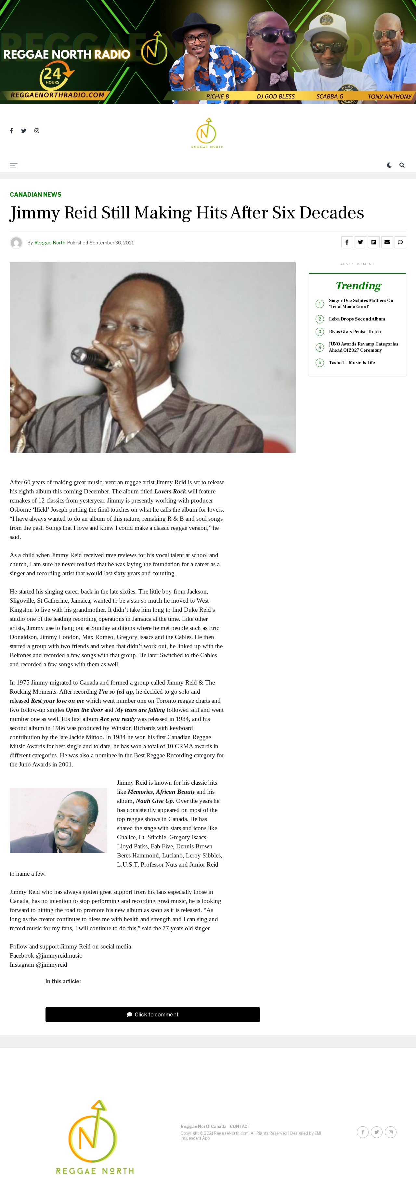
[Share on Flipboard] (374, 242)
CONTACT (240, 1126)
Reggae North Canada (204, 1126)
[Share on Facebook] (347, 242)
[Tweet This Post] (360, 242)
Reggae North (49, 242)
